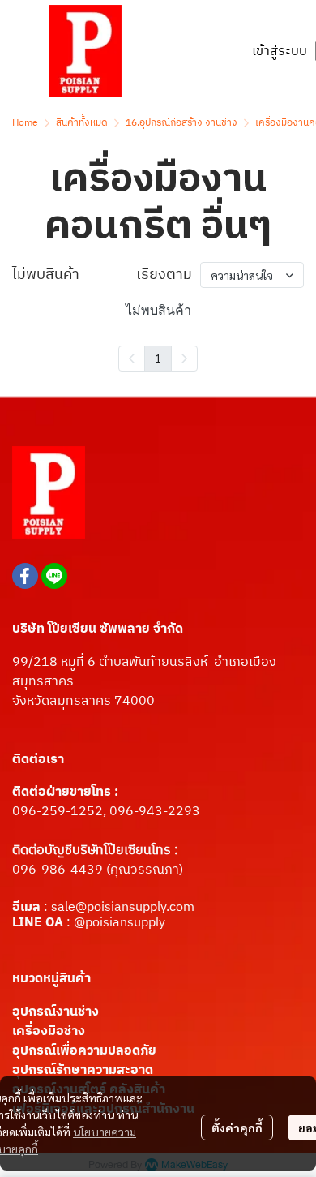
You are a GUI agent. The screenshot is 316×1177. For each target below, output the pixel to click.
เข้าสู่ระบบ (279, 51)
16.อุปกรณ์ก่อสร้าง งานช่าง (181, 123)
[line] (54, 576)
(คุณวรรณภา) (143, 870)
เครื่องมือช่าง (48, 1031)
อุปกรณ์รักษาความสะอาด (82, 1070)
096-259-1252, (60, 812)
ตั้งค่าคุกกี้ (237, 1127)
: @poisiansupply (114, 923)
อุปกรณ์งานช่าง (55, 1012)
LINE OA (37, 923)
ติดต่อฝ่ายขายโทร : (65, 792)
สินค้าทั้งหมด (82, 123)
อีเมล (28, 907)
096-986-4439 (57, 870)
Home (25, 123)
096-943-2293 (154, 812)
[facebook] (25, 576)
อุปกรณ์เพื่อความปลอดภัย (84, 1051)
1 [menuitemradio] (158, 357)
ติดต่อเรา (38, 760)
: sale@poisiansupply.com (119, 907)
